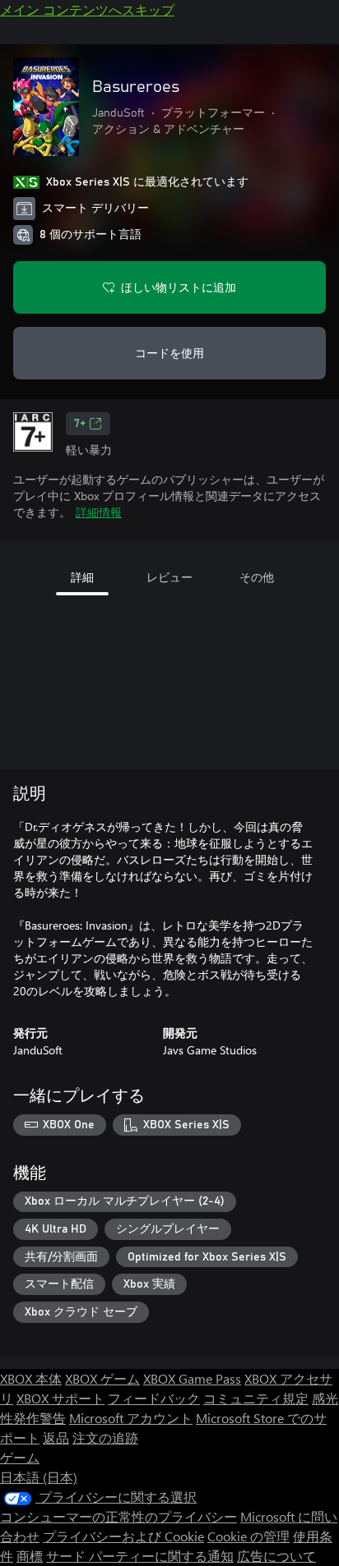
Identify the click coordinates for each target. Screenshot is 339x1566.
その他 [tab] (256, 577)
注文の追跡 (105, 1437)
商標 (29, 1555)
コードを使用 (169, 353)
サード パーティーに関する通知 (140, 1555)
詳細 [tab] (82, 577)
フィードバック (154, 1398)
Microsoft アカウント (131, 1417)
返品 (56, 1437)
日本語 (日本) (38, 1477)
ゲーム (19, 1457)
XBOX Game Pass (192, 1378)
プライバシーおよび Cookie (123, 1536)
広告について (276, 1555)
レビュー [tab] (169, 577)
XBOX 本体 (31, 1378)
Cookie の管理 (248, 1536)
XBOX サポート (60, 1398)
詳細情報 (99, 512)
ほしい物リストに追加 (178, 287)
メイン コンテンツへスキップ (87, 9)
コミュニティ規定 (256, 1398)
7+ (80, 423)
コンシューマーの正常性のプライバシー (118, 1516)
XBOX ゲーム (102, 1378)
